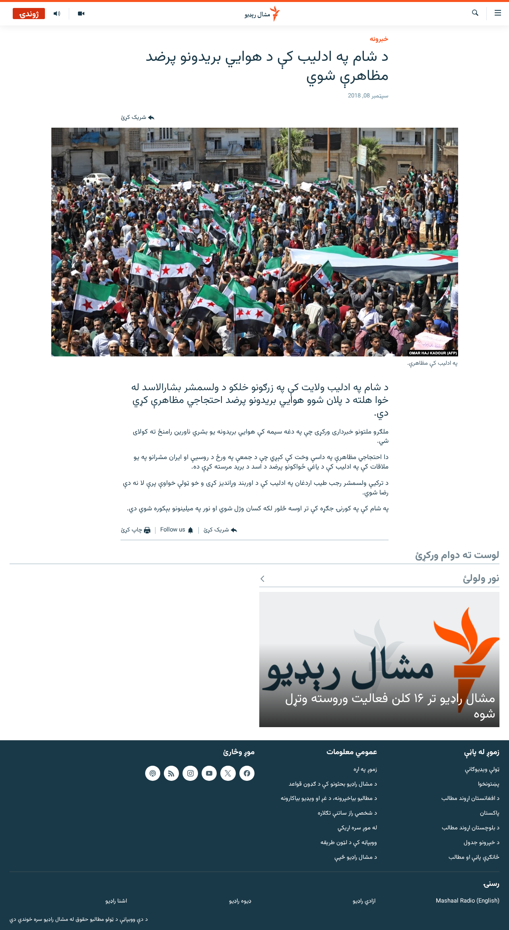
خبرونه (379, 39)
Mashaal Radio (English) (467, 901)
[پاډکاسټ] (152, 773)
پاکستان (489, 813)
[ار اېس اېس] (171, 773)
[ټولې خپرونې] (57, 14)
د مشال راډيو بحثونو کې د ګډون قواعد (333, 784)
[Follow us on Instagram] (190, 773)
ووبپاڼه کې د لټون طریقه (349, 843)
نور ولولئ (481, 579)
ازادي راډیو (364, 901)
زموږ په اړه (365, 770)
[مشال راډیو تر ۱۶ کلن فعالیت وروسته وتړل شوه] (379, 659)
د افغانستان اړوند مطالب (470, 799)
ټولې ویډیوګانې (482, 770)
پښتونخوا (488, 784)
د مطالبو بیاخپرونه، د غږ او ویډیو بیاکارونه (329, 799)
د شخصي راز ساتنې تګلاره (347, 813)
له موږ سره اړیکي (357, 828)
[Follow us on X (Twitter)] (227, 773)
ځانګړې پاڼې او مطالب (474, 857)
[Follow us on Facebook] (246, 773)
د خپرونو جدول (481, 843)
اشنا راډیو (116, 901)
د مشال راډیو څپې (355, 857)
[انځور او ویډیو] (81, 14)
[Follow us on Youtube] (209, 773)
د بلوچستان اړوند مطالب (470, 828)
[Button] (137, 118)
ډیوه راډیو (240, 901)
